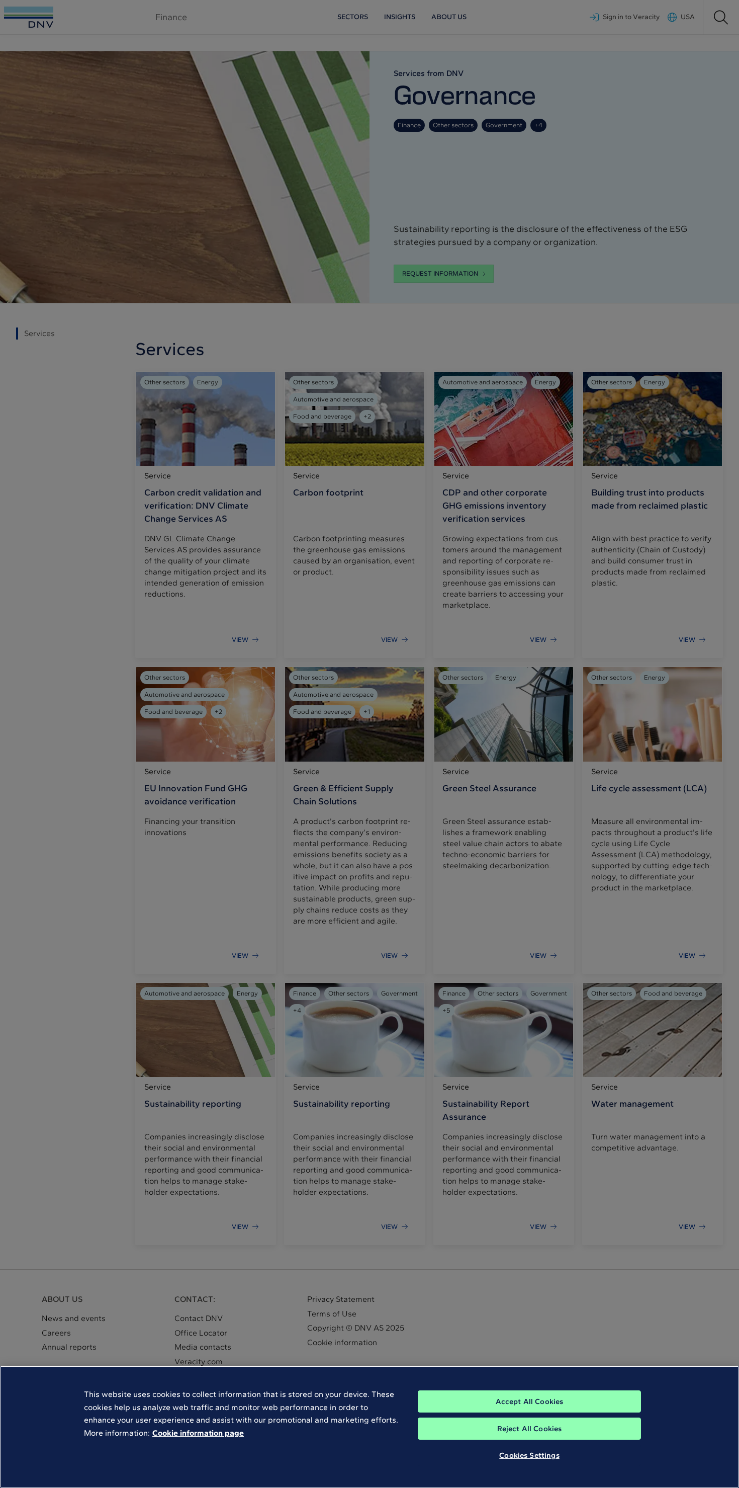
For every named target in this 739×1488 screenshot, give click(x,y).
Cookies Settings (529, 1455)
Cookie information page (198, 1433)
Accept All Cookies (530, 1401)
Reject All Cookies (529, 1428)
